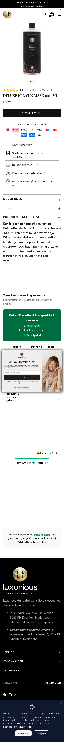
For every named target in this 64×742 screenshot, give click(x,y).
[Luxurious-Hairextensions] (7, 14)
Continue (22, 377)
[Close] (61, 703)
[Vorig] (5, 4)
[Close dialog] (60, 352)
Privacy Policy (25, 726)
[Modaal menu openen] (59, 14)
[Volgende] (59, 4)
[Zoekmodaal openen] (44, 14)
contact (51, 181)
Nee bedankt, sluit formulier (21, 387)
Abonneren (53, 682)
